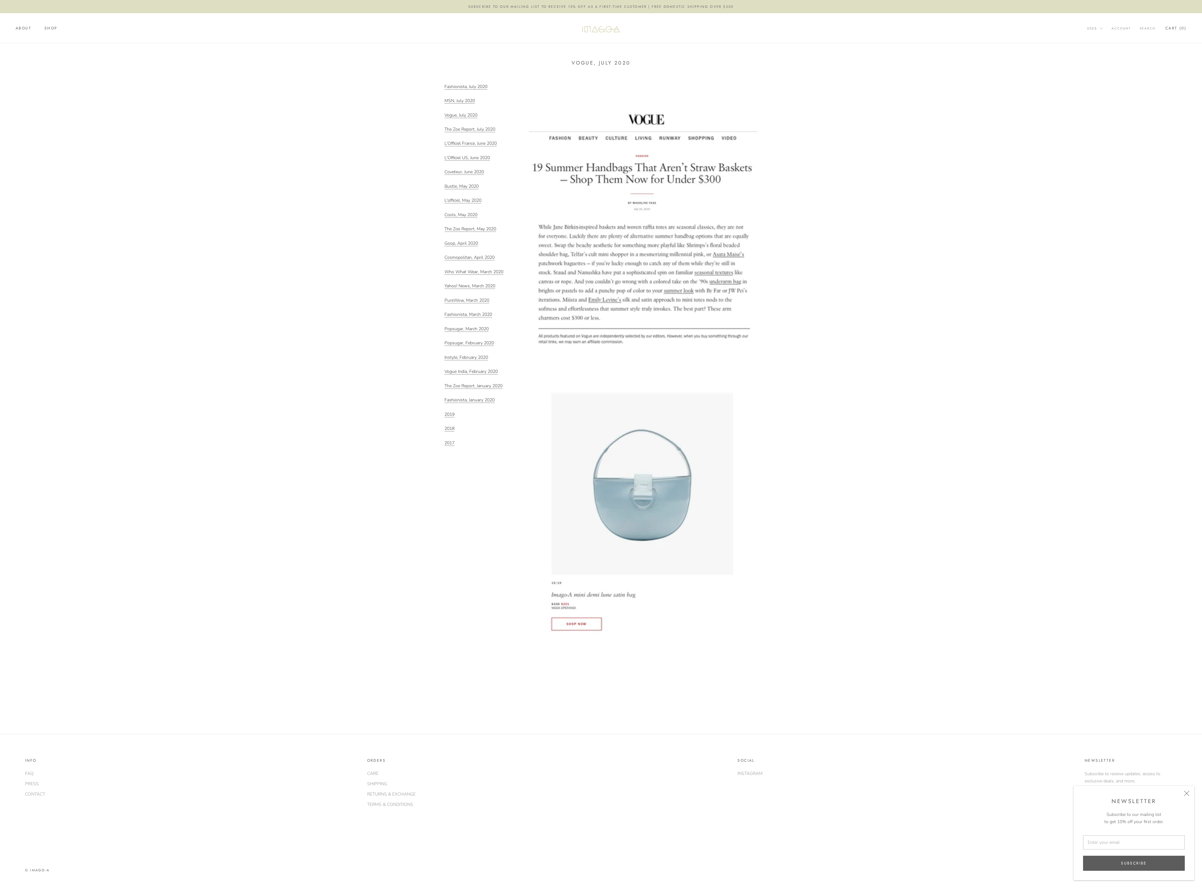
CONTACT (35, 794)
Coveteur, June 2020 (464, 172)
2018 (449, 428)
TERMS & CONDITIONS (390, 804)
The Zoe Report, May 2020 (470, 229)
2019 (449, 414)
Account (1121, 28)
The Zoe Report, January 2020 (473, 386)
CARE (372, 773)
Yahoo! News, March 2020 (469, 286)
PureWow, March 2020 (466, 300)
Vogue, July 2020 (460, 115)
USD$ (1092, 28)
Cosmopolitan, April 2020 (469, 257)
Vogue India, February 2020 (471, 371)
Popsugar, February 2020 (469, 343)
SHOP (51, 28)
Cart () (1175, 28)
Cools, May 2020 (460, 215)
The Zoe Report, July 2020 (469, 129)
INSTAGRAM (750, 773)
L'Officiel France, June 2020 (470, 143)
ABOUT (23, 28)
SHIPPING (377, 784)
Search (1147, 28)
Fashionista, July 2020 (465, 87)
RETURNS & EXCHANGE (391, 794)
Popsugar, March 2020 (466, 329)
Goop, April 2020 (461, 243)
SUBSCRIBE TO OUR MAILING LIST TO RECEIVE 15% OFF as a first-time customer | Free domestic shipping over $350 (601, 6)
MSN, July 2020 (459, 101)
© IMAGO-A (37, 870)
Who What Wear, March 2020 (473, 272)
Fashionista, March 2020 (468, 314)
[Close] (1186, 793)
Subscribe (1134, 863)
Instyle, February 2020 (466, 357)
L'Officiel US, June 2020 (467, 158)
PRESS (32, 784)
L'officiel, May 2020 (462, 200)
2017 (449, 443)
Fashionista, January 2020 (469, 400)
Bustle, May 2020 (461, 186)
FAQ (29, 773)
